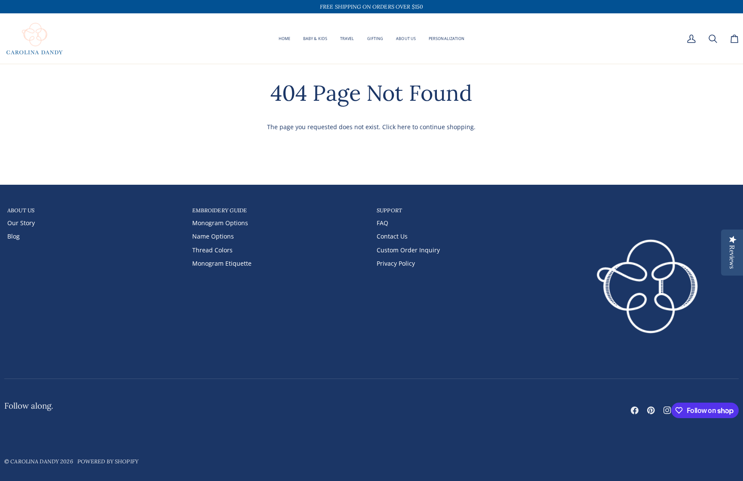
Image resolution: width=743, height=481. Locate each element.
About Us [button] (20, 210)
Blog (13, 236)
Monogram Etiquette (222, 263)
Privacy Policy (396, 263)
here (404, 127)
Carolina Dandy (34, 461)
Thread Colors (212, 250)
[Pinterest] (651, 410)
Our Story (21, 223)
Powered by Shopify (107, 461)
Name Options (213, 236)
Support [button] (389, 210)
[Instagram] (667, 410)
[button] (375, 38)
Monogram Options (220, 223)
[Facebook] (635, 410)
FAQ (382, 223)
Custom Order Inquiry (408, 250)
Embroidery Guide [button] (219, 210)
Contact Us (392, 236)
